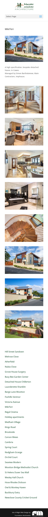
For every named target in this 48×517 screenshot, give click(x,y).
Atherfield (9, 361)
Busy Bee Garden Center (16, 376)
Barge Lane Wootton (15, 391)
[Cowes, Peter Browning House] (24, 113)
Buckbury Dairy (12, 492)
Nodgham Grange (13, 452)
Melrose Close (12, 356)
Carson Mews (11, 437)
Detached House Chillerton (18, 381)
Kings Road (10, 427)
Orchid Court (11, 457)
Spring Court (11, 447)
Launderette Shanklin (15, 386)
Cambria (9, 442)
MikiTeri (9, 406)
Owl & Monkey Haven (15, 487)
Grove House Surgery (15, 371)
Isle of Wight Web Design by (21, 513)
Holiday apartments (14, 417)
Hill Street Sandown (14, 351)
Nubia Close (10, 366)
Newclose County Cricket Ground (21, 497)
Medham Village (12, 422)
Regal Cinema (11, 412)
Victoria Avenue (12, 402)
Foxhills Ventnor (13, 396)
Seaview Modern (13, 462)
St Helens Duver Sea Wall (17, 472)
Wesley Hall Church (14, 477)
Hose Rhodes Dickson (15, 482)
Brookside (10, 432)
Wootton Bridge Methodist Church (21, 467)
